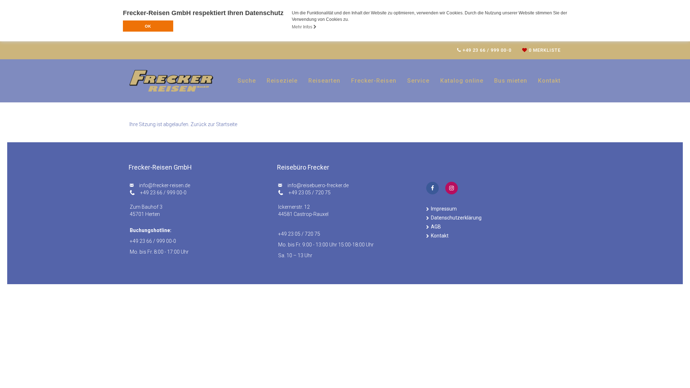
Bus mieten (510, 80)
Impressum (444, 209)
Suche (247, 80)
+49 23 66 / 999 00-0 (163, 192)
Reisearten (324, 80)
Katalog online (461, 80)
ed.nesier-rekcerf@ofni (164, 185)
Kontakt (549, 80)
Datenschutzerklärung (456, 218)
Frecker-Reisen (373, 80)
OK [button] (148, 26)
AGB (436, 227)
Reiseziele (282, 80)
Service (418, 80)
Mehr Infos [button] (302, 26)
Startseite (226, 124)
